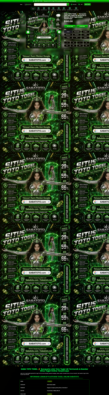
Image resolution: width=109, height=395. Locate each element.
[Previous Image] (28, 32)
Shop (21, 4)
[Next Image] (59, 32)
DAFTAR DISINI (70, 26)
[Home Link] (28, 4)
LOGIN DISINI (82, 26)
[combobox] (50, 4)
